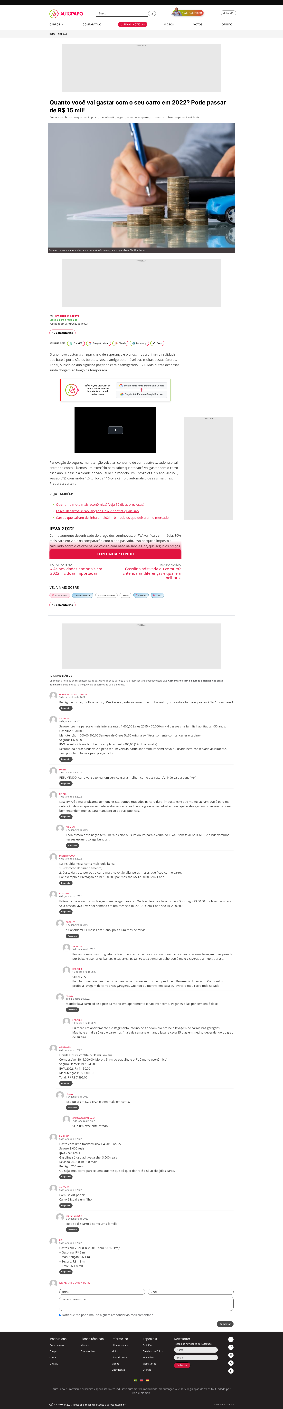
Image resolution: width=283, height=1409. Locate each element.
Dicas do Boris (119, 1357)
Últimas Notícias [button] (133, 24)
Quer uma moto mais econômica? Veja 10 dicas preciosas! (100, 504)
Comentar (225, 1324)
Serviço (125, 595)
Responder (66, 708)
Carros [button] (55, 24)
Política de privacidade (224, 1404)
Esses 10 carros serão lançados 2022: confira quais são (97, 511)
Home (52, 34)
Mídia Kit (54, 1363)
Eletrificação (118, 1369)
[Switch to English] (141, 1380)
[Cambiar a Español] (148, 1380)
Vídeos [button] (169, 24)
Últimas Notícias (121, 1345)
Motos (115, 1351)
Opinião (147, 1345)
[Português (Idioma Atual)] (135, 1380)
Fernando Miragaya (66, 316)
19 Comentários (62, 333)
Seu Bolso (141, 595)
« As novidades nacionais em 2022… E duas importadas (76, 571)
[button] (152, 13)
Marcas (85, 1345)
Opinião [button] (227, 24)
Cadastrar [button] (182, 1365)
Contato (53, 1357)
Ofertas (147, 1369)
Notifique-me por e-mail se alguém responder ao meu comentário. (107, 1315)
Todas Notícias (60, 595)
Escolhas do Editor (83, 595)
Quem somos (56, 1345)
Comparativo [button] (92, 24)
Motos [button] (197, 24)
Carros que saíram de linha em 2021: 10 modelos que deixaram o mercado (112, 517)
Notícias (62, 34)
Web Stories (149, 1363)
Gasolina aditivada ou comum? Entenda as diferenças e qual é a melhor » (152, 573)
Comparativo (87, 1351)
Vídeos (158, 595)
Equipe (53, 1351)
